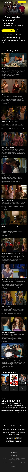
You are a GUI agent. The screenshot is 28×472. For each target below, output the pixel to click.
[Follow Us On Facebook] (14, 456)
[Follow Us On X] (11, 456)
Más (2, 42)
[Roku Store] (18, 441)
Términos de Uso (11, 458)
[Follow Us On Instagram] (16, 456)
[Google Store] (18, 438)
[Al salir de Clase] (14, 382)
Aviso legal (5, 458)
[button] (2, 2)
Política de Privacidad (20, 458)
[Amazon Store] (10, 441)
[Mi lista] (17, 30)
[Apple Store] (9, 438)
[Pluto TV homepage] (14, 452)
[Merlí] (23, 382)
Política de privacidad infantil (14, 459)
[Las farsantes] (5, 382)
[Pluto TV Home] (8, 2)
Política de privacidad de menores (14, 460)
